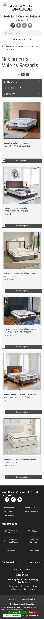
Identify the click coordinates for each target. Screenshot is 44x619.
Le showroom (29, 508)
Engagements (29, 589)
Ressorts (11, 49)
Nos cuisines (9, 516)
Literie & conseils (31, 512)
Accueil (12, 599)
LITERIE (28, 46)
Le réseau (25, 586)
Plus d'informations (12, 616)
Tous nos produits (14, 46)
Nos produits (20, 40)
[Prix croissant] (23, 74)
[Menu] (4, 4)
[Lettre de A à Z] (27, 74)
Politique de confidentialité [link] (31, 616)
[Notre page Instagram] (24, 25)
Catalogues (15, 589)
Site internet (12, 586)
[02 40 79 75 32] (12, 25)
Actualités (8, 512)
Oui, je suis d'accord (17, 612)
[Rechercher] (39, 33)
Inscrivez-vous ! (33, 562)
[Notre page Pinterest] (30, 25)
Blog (35, 586)
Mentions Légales (27, 599)
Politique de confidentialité (22, 604)
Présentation (9, 508)
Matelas (37, 46)
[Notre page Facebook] (18, 25)
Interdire (32, 612)
